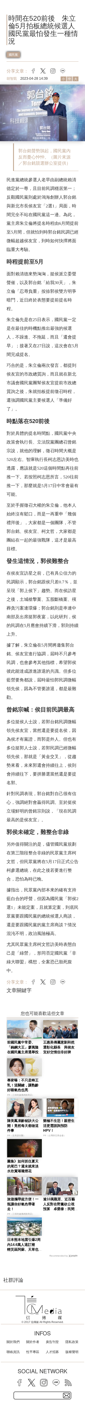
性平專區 (32, 1352)
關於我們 (13, 1342)
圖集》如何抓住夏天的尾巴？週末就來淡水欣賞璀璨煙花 (23, 1166)
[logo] (38, 1308)
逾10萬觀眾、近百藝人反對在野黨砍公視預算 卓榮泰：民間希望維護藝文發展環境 (59, 1209)
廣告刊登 (52, 1342)
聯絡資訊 (13, 1352)
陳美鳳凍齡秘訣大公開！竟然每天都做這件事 (23, 1125)
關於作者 (32, 1342)
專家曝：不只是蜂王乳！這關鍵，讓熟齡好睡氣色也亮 (23, 1085)
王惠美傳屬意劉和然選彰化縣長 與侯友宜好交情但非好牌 (59, 1047)
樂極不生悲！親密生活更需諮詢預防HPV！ (59, 1125)
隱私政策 (71, 1342)
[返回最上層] (78, 1390)
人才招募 (52, 1352)
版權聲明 (71, 1352)
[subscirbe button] (66, 1395)
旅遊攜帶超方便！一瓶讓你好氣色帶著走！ (23, 1204)
